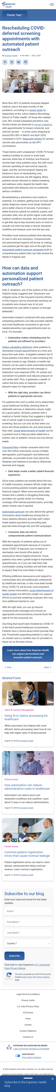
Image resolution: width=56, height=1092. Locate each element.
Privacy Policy (26, 977)
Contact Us (28, 1037)
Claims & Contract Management (19, 710)
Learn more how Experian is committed (31, 1049)
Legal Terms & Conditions (28, 994)
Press (28, 1018)
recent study (36, 110)
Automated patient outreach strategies (23, 249)
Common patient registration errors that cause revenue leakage (27, 854)
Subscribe (14, 955)
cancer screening (43, 124)
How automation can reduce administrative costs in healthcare (27, 786)
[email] (25, 62)
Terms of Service (43, 977)
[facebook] (5, 62)
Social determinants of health (29, 430)
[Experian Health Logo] (9, 5)
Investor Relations (28, 1031)
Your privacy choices (31, 1057)
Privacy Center (28, 1000)
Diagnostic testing (32, 138)
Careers (28, 1025)
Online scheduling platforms (17, 347)
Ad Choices (28, 1012)
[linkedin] (18, 62)
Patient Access (11, 779)
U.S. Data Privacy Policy (28, 1006)
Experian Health (11, 56)
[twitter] (11, 62)
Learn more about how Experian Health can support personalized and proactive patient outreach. (28, 654)
